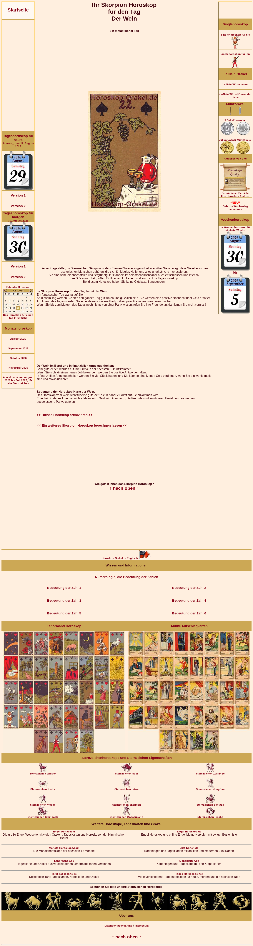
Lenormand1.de (64, 860)
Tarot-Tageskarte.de (64, 873)
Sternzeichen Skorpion (126, 804)
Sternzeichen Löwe (126, 789)
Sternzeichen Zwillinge (210, 773)
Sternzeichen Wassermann (126, 816)
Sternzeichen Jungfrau (210, 789)
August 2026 (18, 338)
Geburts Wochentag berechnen (235, 206)
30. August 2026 (18, 216)
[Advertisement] (18, 75)
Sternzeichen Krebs (42, 789)
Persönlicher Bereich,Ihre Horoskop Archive (235, 194)
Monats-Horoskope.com (64, 847)
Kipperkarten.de (189, 860)
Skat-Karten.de (189, 847)
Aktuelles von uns (235, 158)
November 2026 (18, 367)
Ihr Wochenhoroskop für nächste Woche (235, 250)
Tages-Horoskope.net (189, 873)
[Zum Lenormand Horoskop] (64, 752)
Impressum (142, 925)
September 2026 (18, 348)
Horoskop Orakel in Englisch (120, 558)
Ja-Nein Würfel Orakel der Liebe (235, 96)
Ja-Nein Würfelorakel (235, 84)
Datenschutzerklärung (118, 925)
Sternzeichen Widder (43, 773)
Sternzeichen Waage (43, 804)
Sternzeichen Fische (210, 816)
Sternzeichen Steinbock (43, 816)
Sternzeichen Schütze (210, 804)
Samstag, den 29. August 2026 (18, 141)
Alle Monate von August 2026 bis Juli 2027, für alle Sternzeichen (18, 380)
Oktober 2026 (18, 358)
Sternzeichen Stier (126, 773)
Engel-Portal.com (64, 831)
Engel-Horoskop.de (189, 831)
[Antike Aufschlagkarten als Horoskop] (189, 752)
